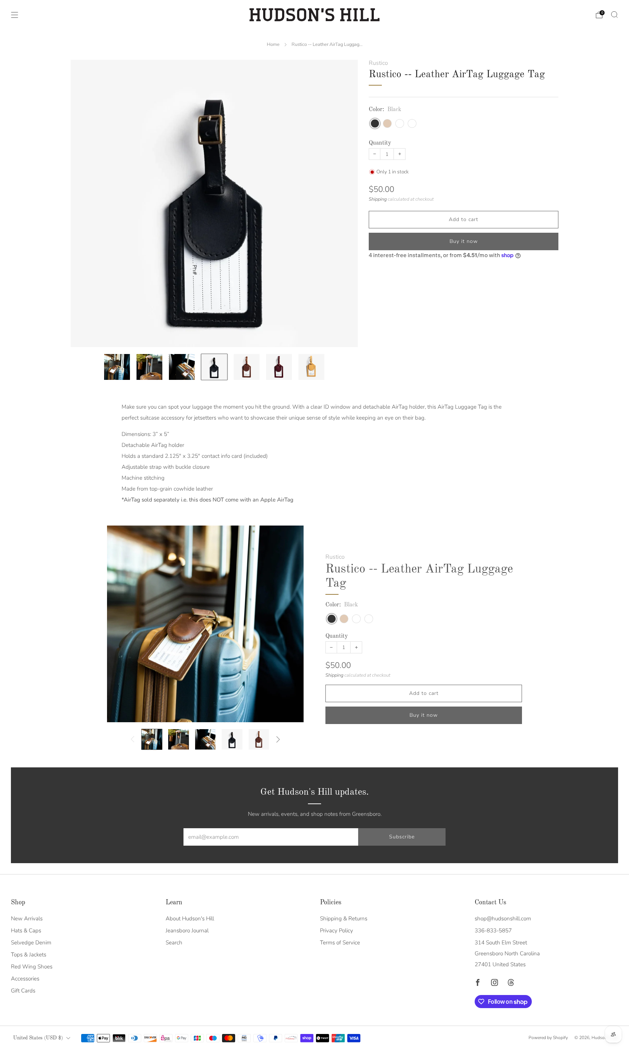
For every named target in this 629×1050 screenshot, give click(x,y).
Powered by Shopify (548, 1038)
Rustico (378, 63)
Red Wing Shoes (31, 966)
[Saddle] (412, 123)
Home (273, 44)
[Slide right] (278, 739)
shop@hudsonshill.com (503, 918)
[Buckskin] (387, 123)
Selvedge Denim (31, 942)
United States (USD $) (38, 1038)
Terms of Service (340, 942)
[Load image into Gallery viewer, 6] (279, 367)
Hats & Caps (26, 930)
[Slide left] (132, 739)
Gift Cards (23, 990)
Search (174, 942)
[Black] (375, 123)
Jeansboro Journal (187, 930)
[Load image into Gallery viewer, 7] (311, 367)
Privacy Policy (336, 930)
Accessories (25, 978)
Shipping (378, 199)
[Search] (614, 14)
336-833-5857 (493, 930)
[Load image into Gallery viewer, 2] (149, 367)
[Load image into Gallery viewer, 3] (182, 367)
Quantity (380, 143)
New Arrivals (27, 918)
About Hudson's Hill (190, 918)
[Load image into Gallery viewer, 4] (214, 367)
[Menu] (14, 15)
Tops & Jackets (28, 954)
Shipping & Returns (343, 918)
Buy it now (464, 241)
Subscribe (402, 836)
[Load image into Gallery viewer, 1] (117, 367)
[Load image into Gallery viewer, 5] (246, 367)
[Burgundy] (400, 123)
